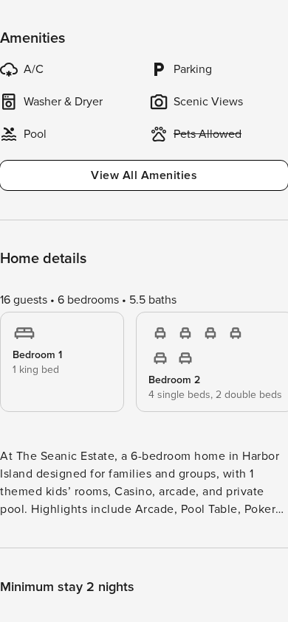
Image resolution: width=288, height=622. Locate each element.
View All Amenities (144, 175)
